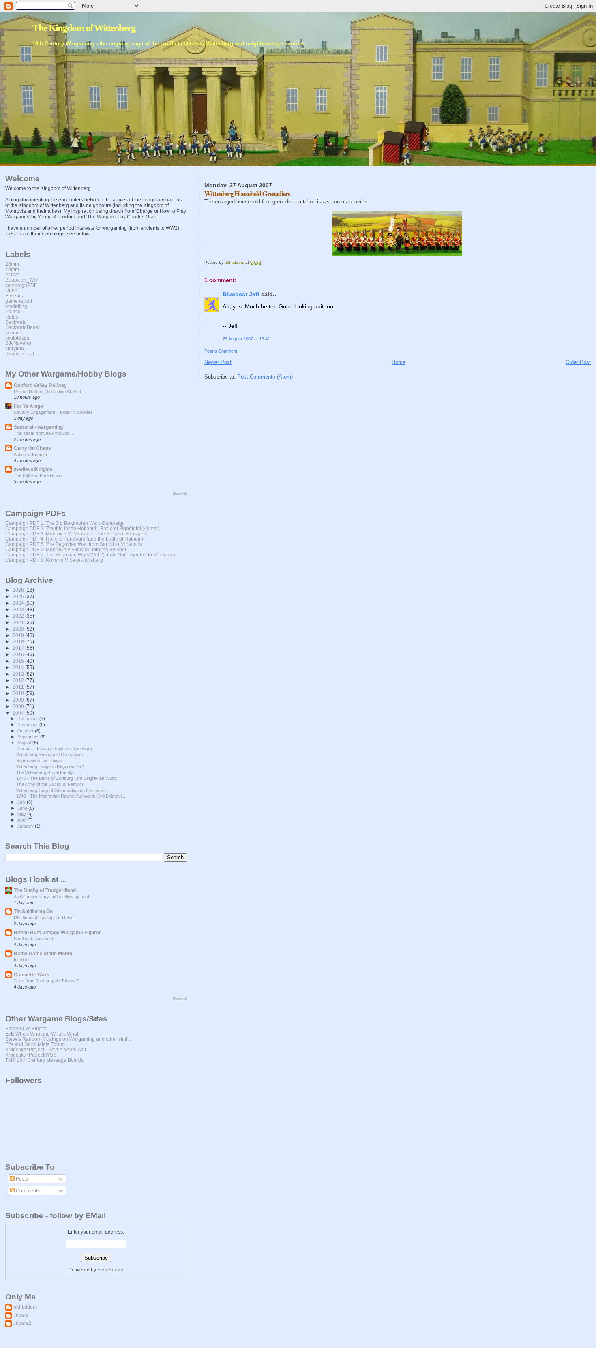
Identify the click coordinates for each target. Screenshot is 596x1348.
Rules (11, 316)
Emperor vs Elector (26, 1028)
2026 (19, 590)
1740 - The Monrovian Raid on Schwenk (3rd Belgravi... (70, 796)
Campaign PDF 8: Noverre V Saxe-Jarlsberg (54, 560)
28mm (12, 264)
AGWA (12, 274)
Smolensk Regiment (33, 938)
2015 (19, 660)
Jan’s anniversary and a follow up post (51, 896)
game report (18, 301)
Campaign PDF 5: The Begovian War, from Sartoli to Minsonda (73, 544)
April (22, 819)
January (26, 826)
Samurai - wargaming (38, 427)
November (28, 724)
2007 (19, 712)
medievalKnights (33, 469)
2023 (19, 609)
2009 (19, 699)
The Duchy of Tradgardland (45, 890)
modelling (16, 306)
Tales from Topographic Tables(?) (47, 980)
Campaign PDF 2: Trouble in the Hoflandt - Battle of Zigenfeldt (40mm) (82, 528)
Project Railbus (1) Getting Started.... (50, 391)
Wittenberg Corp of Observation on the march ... (63, 790)
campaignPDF (21, 285)
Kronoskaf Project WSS (30, 1054)
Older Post (578, 362)
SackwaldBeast (22, 327)
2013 (19, 673)
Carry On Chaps (32, 448)
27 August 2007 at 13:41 (246, 338)
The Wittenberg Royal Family (44, 772)
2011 (19, 686)
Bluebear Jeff (241, 294)
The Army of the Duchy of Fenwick (50, 784)
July (22, 802)
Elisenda (15, 295)
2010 (19, 693)
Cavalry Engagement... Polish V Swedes (53, 412)
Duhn (11, 290)
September (28, 736)
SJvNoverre (18, 343)
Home (398, 362)
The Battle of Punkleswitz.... (41, 475)
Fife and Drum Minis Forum (35, 1044)
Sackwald (16, 322)
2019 (19, 635)
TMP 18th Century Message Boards (44, 1060)
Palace (13, 311)
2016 (19, 654)
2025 (19, 596)
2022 (19, 615)
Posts (21, 1179)
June (22, 808)
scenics (13, 332)
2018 (19, 641)
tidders (20, 1315)
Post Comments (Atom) (265, 377)
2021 (19, 622)
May (22, 814)
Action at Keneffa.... (33, 454)
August (24, 742)
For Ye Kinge (28, 406)
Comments (27, 1191)
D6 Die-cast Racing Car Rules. (44, 917)
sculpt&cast (17, 337)
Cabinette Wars (31, 974)
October (26, 730)
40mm (12, 269)
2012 (19, 680)
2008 (19, 706)
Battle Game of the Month (43, 953)
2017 (19, 647)
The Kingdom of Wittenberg (83, 27)
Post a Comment (220, 351)
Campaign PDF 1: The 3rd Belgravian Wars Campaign (65, 523)
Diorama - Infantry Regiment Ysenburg (54, 748)
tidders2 (22, 1323)
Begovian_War (21, 279)
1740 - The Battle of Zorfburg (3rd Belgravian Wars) (67, 778)
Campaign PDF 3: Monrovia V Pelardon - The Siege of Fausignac (77, 533)
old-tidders (25, 1306)
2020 (19, 628)
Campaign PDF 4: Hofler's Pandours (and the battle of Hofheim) (75, 538)
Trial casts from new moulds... (43, 433)
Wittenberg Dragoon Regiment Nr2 (50, 766)
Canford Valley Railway (40, 385)
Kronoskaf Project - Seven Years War (45, 1049)
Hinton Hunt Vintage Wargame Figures (58, 932)
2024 (19, 603)
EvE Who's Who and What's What (41, 1033)
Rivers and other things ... (41, 760)
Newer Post (218, 362)
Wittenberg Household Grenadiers (49, 754)
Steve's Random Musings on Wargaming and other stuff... (68, 1039)
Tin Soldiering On (33, 911)
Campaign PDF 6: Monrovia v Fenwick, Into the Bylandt (65, 549)
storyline (14, 348)
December (28, 718)
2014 (19, 667)
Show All (180, 494)
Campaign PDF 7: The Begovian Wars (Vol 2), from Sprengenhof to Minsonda (90, 554)
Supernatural (19, 353)
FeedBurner (110, 1270)
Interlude (22, 959)
